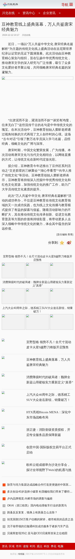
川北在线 (8, 13)
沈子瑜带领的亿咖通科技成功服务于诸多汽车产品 (38, 526)
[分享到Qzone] (62, 242)
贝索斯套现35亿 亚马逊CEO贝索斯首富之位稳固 (37, 533)
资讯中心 (28, 13)
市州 (18, 546)
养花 (53, 546)
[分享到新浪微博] (69, 242)
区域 (11, 546)
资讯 (5, 546)
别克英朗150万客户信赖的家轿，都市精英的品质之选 (40, 519)
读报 (25, 546)
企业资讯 (49, 13)
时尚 (32, 546)
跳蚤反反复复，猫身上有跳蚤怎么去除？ (32, 512)
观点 (39, 546)
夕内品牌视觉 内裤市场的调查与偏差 (29, 498)
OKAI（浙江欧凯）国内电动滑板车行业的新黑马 (37, 505)
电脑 (60, 546)
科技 (46, 546)
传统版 (21, 554)
